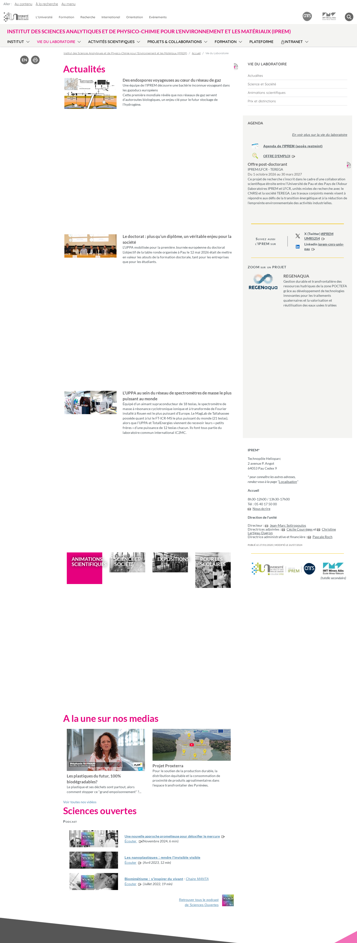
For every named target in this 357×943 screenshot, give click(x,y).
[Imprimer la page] (35, 59)
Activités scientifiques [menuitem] (111, 41)
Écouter (131, 841)
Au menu (68, 4)
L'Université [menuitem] (44, 17)
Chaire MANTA (197, 879)
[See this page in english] (24, 59)
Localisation (288, 482)
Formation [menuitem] (66, 17)
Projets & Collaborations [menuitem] (174, 41)
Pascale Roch (322, 537)
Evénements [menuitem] (158, 17)
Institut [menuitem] (15, 41)
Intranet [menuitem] (294, 41)
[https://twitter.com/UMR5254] (298, 236)
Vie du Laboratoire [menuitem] (56, 41)
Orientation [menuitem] (134, 17)
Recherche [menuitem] (87, 17)
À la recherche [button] (47, 4)
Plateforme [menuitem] (261, 41)
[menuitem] (297, 76)
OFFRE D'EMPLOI (276, 156)
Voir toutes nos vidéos (79, 802)
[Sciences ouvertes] (228, 900)
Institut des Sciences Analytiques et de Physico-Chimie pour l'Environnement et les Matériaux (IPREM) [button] (149, 31)
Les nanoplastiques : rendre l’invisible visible (162, 857)
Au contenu (23, 4)
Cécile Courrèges (300, 529)
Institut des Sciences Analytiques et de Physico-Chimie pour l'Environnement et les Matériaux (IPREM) (125, 53)
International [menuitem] (111, 17)
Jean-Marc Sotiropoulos (288, 525)
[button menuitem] (349, 17)
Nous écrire (261, 508)
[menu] (27, 41)
